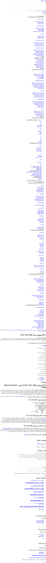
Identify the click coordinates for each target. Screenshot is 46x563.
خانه (45, 329)
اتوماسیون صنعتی (40, 329)
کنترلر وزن (42, 224)
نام (45, 469)
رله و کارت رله (41, 232)
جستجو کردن (43, 10)
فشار (41, 122)
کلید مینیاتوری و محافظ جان (39, 80)
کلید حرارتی (42, 90)
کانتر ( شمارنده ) (41, 248)
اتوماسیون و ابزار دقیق (40, 307)
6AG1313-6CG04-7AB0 (20, 396)
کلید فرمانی (42, 284)
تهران (7, 428)
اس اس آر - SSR (41, 255)
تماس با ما (7, 430)
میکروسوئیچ (42, 276)
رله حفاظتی (42, 268)
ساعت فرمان (42, 263)
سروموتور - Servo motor (40, 40)
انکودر (41, 164)
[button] (44, 340)
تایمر (43, 241)
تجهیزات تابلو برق (41, 299)
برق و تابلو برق (41, 318)
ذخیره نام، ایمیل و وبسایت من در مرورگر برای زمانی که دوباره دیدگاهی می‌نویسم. (29, 473)
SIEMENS (39, 443)
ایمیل (44, 471)
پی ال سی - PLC (41, 19)
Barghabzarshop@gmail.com (39, 555)
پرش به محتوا (43, 0)
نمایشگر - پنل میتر (41, 208)
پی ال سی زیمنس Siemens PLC (24, 329)
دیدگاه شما (43, 467)
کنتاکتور (42, 71)
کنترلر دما (42, 185)
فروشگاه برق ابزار (42, 420)
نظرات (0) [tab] (42, 379)
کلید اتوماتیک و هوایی (40, 99)
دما (41, 136)
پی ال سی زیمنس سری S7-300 (10, 329)
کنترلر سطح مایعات (41, 202)
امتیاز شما (44, 458)
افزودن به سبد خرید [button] (37, 485)
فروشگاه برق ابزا (15, 428)
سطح (41, 128)
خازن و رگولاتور (41, 215)
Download (26, 434)
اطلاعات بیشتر (41, 508)
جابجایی (40, 145)
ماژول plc (42, 33)
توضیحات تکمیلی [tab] (41, 378)
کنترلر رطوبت (42, 193)
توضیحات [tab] (42, 377)
